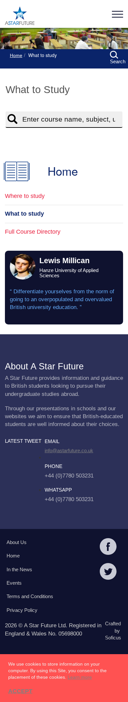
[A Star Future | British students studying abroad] (19, 16)
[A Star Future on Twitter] (108, 572)
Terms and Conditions (30, 596)
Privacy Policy (22, 610)
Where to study (25, 196)
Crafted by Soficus (112, 630)
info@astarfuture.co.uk (69, 450)
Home (16, 55)
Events (14, 583)
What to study (24, 213)
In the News (19, 569)
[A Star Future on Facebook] (108, 547)
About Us (17, 542)
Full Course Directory (32, 231)
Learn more (80, 677)
